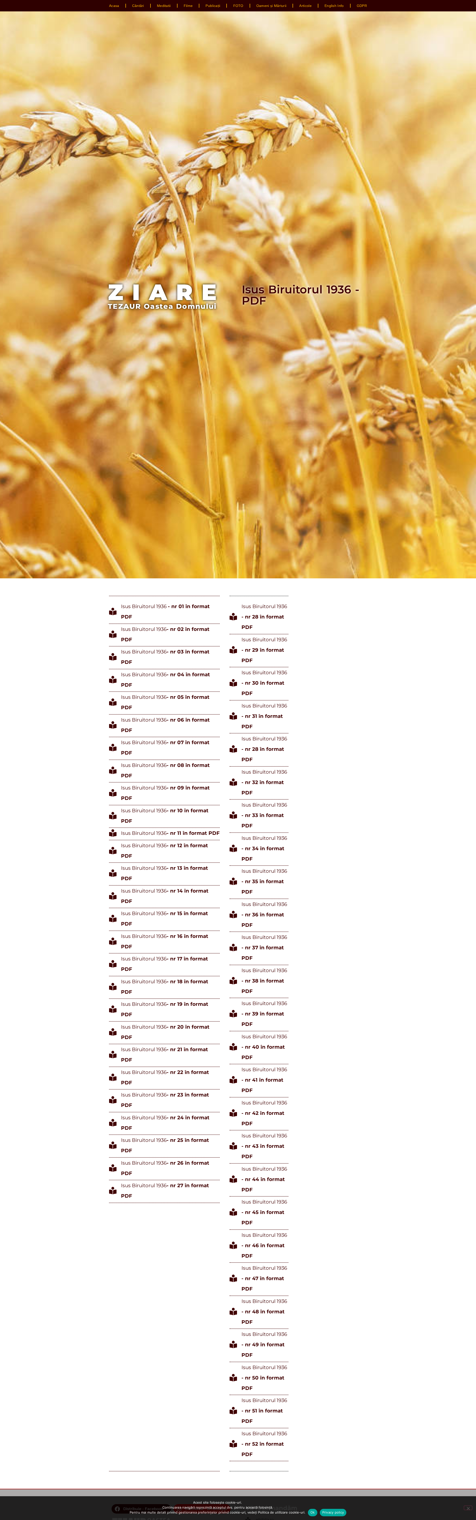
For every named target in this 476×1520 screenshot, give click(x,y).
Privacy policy (333, 1512)
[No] (468, 1508)
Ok (312, 1512)
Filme (188, 6)
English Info (334, 6)
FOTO (238, 6)
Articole (305, 6)
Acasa (114, 6)
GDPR (362, 6)
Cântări (138, 6)
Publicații (213, 6)
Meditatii (164, 6)
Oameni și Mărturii (271, 6)
